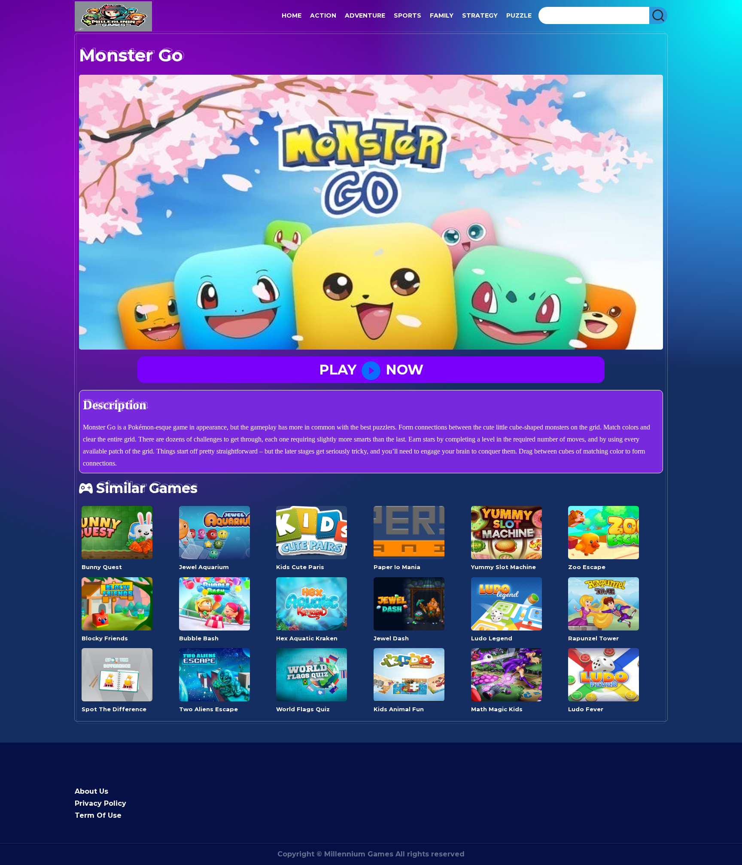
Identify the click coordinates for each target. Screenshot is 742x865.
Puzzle (519, 15)
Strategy (480, 15)
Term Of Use (98, 815)
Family (441, 15)
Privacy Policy (100, 803)
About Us (91, 791)
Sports (407, 15)
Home (291, 15)
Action (323, 15)
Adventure (365, 15)
